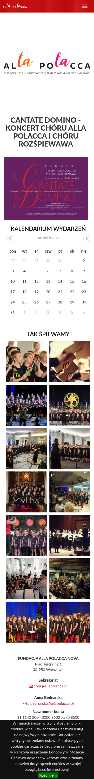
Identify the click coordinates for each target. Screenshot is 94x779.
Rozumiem (48, 775)
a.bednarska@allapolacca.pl (50, 703)
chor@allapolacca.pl (50, 686)
